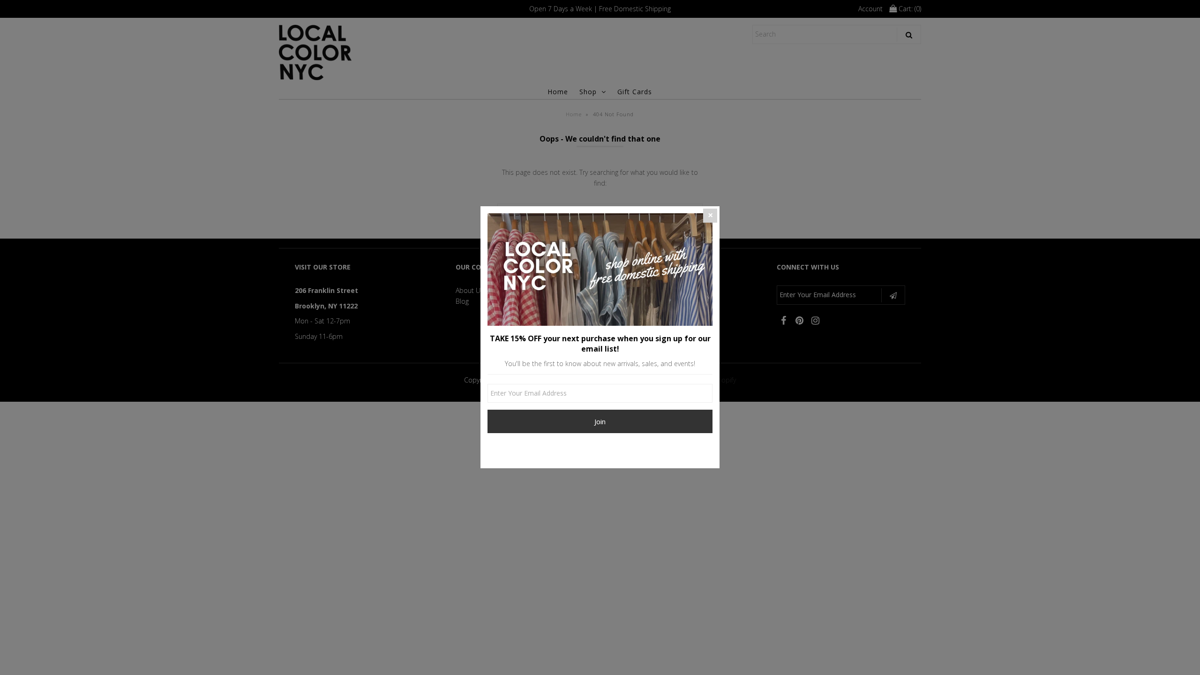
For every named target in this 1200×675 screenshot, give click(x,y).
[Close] (710, 216)
